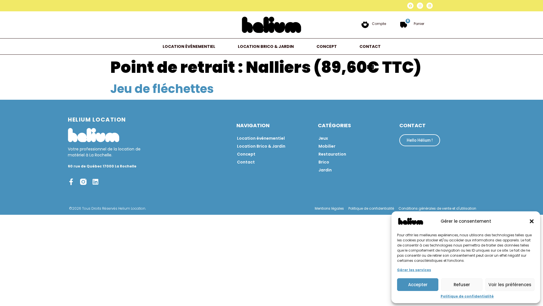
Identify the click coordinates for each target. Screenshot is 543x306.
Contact (370, 46)
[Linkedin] (429, 6)
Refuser (462, 285)
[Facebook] (410, 6)
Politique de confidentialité (467, 296)
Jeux (323, 138)
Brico (323, 162)
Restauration (332, 154)
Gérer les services (414, 269)
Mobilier (326, 146)
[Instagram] (420, 6)
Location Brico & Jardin (266, 46)
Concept (326, 46)
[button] (532, 221)
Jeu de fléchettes (162, 88)
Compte (379, 23)
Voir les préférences (509, 285)
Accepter (418, 285)
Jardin (325, 170)
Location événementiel (189, 46)
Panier (419, 23)
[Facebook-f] (71, 181)
